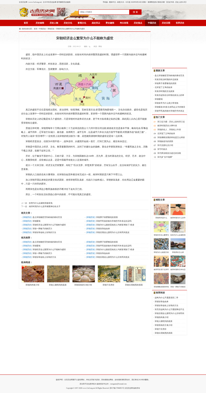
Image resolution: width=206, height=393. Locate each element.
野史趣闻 (110, 23)
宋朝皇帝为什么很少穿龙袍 (166, 103)
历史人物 (54, 23)
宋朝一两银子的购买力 (42, 229)
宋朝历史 (51, 29)
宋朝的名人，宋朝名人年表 (169, 130)
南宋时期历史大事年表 (167, 126)
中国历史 (152, 23)
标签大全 (120, 2)
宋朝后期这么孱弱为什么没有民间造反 (112, 232)
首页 (26, 23)
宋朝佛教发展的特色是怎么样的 (171, 137)
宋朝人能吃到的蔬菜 (58, 285)
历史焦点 (138, 23)
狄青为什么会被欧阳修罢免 (41, 203)
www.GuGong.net (89, 388)
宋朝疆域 (36, 221)
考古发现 (124, 23)
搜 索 (135, 12)
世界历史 (180, 23)
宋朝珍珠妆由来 (103, 229)
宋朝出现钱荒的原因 (134, 285)
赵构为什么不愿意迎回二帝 (166, 298)
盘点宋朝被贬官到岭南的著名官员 (47, 217)
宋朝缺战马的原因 (165, 141)
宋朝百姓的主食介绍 (83, 285)
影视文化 (82, 23)
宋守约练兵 (162, 149)
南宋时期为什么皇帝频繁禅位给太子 (44, 206)
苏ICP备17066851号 (117, 388)
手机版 (105, 2)
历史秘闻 (40, 23)
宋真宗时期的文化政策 (164, 91)
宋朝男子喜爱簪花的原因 (107, 217)
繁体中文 (112, 2)
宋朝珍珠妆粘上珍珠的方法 (44, 232)
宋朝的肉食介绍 (32, 285)
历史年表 (170, 2)
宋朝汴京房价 (108, 285)
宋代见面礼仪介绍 (165, 145)
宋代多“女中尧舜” (165, 157)
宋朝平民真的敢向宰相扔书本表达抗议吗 (113, 221)
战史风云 (96, 23)
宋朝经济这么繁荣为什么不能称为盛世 (70, 29)
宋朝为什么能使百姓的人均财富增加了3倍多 (115, 225)
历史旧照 (166, 23)
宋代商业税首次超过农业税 (169, 153)
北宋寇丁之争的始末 (163, 87)
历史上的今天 (180, 2)
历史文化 (68, 23)
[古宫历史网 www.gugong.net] (43, 16)
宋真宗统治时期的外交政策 (166, 79)
